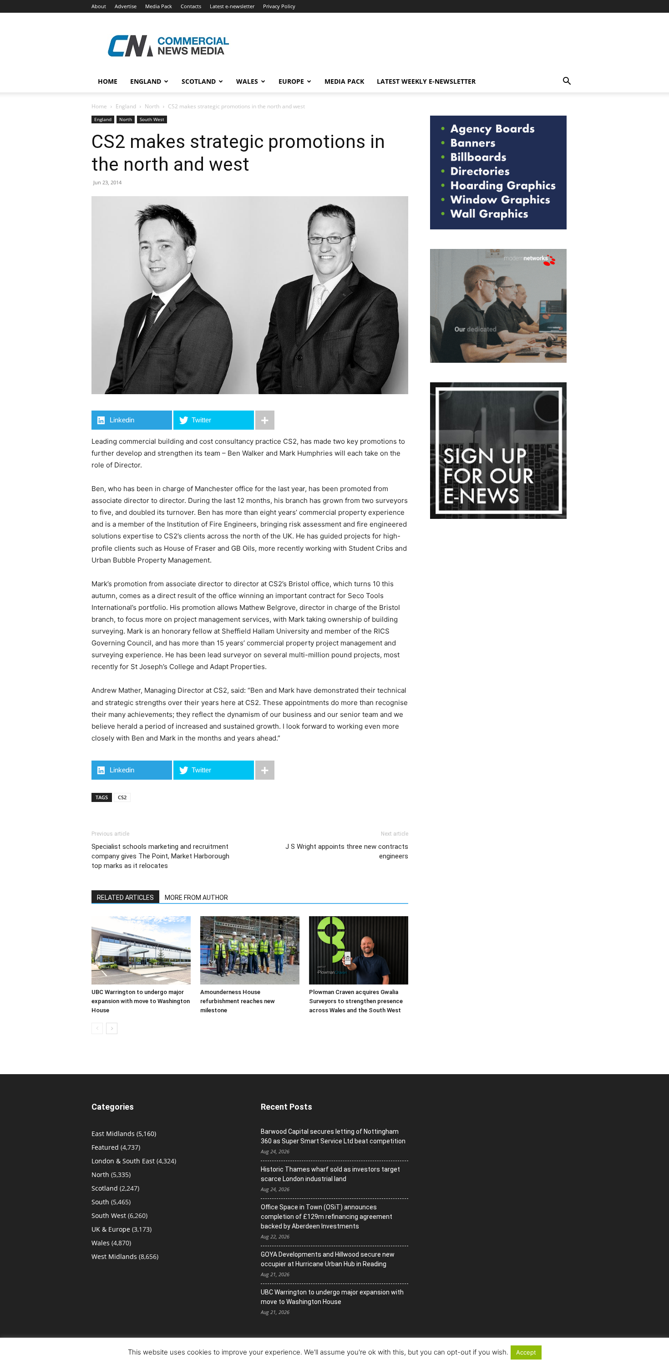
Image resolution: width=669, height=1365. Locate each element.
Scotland (199, 81)
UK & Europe (110, 1229)
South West (152, 119)
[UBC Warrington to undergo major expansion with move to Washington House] (141, 950)
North (152, 106)
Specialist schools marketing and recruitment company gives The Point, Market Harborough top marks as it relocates (160, 856)
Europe (291, 81)
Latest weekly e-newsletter (426, 81)
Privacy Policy (279, 6)
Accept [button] (526, 1352)
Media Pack (158, 6)
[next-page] (111, 1028)
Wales (247, 81)
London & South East (123, 1161)
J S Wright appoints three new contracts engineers (346, 851)
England (126, 106)
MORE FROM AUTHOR (196, 897)
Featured (105, 1147)
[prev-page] (97, 1028)
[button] (567, 82)
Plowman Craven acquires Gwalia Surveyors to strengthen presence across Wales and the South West (356, 1001)
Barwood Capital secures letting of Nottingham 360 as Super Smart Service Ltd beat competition (333, 1136)
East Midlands (113, 1133)
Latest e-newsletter (232, 6)
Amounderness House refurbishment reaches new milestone (237, 1001)
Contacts (191, 6)
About (98, 6)
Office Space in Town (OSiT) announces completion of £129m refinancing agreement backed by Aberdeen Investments (326, 1216)
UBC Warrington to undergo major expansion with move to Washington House (140, 1001)
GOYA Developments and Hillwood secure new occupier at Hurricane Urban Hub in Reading (328, 1259)
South (100, 1202)
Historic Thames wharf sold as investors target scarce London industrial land (330, 1174)
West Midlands (114, 1256)
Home (107, 81)
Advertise (126, 6)
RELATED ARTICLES (125, 897)
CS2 (122, 797)
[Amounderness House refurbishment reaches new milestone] (249, 950)
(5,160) (123, 1133)
